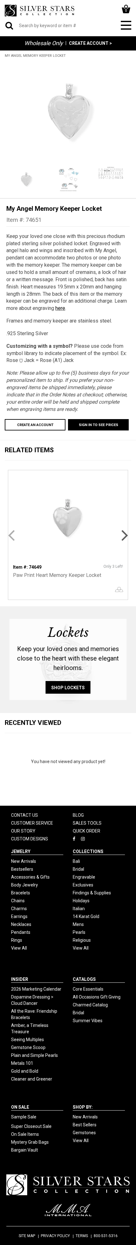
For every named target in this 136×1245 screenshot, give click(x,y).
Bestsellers (22, 869)
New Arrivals (23, 861)
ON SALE (20, 1107)
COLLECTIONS (88, 851)
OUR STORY (23, 830)
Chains (18, 900)
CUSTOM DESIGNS (29, 838)
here (60, 308)
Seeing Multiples (27, 1039)
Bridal (78, 869)
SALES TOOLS (87, 823)
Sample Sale (23, 1116)
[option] (68, 111)
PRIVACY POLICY (55, 1236)
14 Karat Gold (86, 916)
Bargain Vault (24, 1150)
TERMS (82, 1236)
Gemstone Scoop (28, 1047)
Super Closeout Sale (31, 1126)
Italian (79, 908)
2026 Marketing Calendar (36, 989)
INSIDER (19, 979)
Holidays (81, 900)
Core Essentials (88, 989)
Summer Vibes (87, 1020)
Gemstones (84, 1132)
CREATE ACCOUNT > (90, 43)
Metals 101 (22, 1063)
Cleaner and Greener (31, 1079)
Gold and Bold (24, 1071)
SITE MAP (27, 1236)
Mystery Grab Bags (30, 1142)
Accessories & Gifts (30, 877)
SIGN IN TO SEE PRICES (98, 425)
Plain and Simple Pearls (34, 1055)
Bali (76, 861)
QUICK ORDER (86, 830)
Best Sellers (84, 1124)
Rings (16, 940)
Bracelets (20, 892)
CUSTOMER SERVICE (32, 823)
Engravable (84, 877)
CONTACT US (24, 815)
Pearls (79, 932)
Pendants (20, 932)
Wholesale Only (43, 43)
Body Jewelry (24, 884)
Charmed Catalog (90, 1004)
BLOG (78, 815)
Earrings (19, 916)
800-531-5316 (106, 1236)
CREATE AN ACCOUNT (35, 425)
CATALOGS (84, 979)
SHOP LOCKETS (68, 687)
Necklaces (21, 924)
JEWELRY (20, 851)
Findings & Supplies (92, 892)
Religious (82, 940)
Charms (19, 908)
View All (19, 948)
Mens (78, 924)
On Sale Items (25, 1134)
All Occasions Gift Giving (97, 996)
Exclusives (83, 884)
